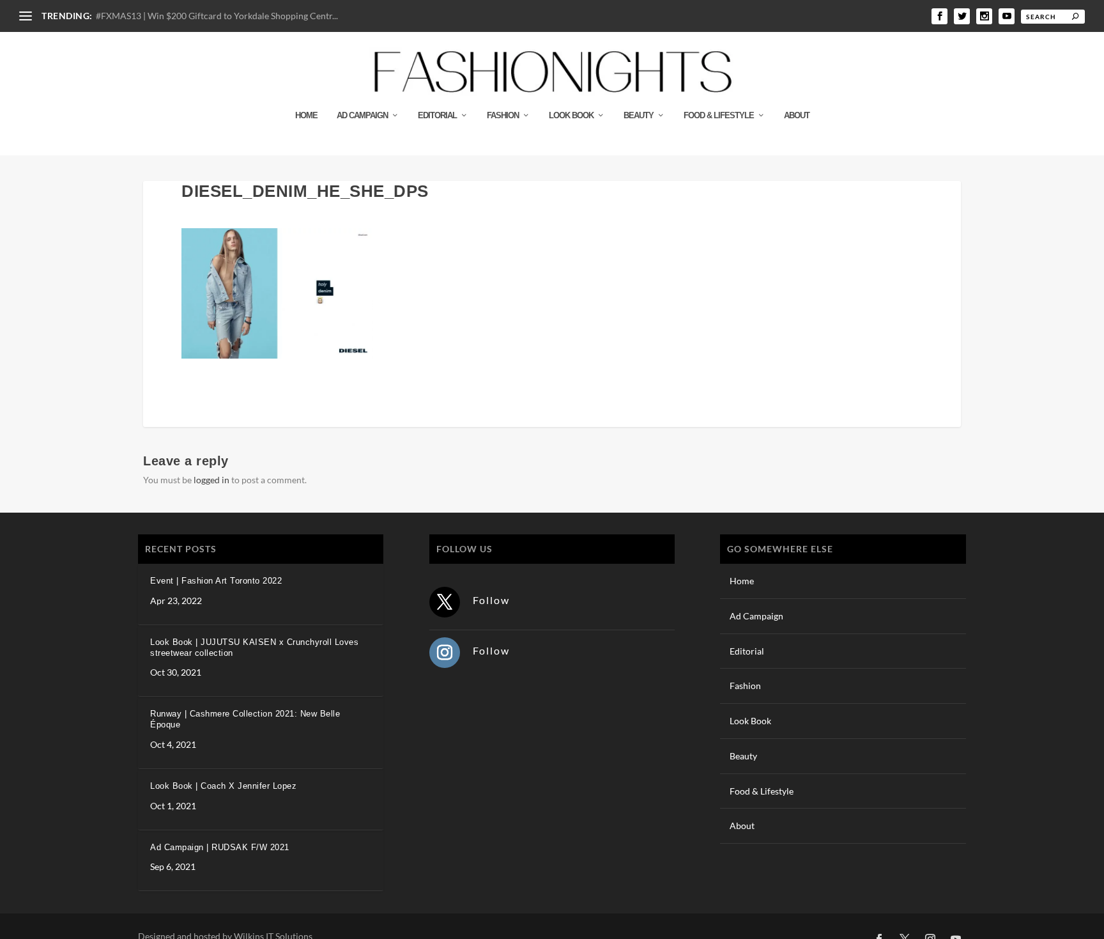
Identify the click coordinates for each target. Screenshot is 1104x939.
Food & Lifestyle (719, 115)
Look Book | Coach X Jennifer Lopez (223, 786)
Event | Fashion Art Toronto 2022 (216, 581)
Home (306, 115)
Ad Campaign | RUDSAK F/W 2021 (219, 847)
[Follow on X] (444, 602)
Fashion (503, 115)
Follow (491, 600)
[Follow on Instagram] (444, 652)
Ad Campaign (362, 115)
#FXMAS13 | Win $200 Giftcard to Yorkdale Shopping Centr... (217, 15)
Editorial (437, 115)
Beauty (639, 115)
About (796, 115)
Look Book (571, 115)
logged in (211, 479)
